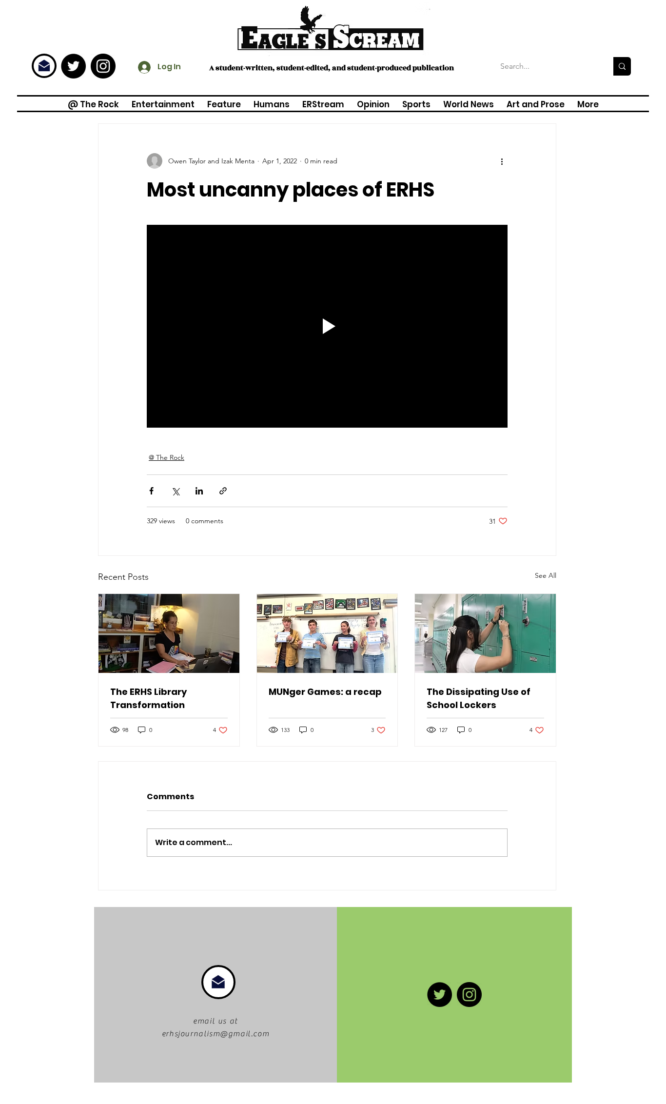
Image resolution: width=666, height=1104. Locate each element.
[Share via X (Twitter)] (175, 490)
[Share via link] (223, 490)
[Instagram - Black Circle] (103, 66)
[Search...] (622, 66)
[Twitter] (73, 66)
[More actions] (502, 161)
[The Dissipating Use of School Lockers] (485, 633)
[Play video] (327, 326)
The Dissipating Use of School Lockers (478, 698)
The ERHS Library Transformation (148, 698)
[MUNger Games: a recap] (327, 633)
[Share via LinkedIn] (199, 490)
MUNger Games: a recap (325, 692)
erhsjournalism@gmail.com (215, 1033)
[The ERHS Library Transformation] (168, 633)
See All (545, 575)
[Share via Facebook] (151, 490)
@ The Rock (166, 457)
